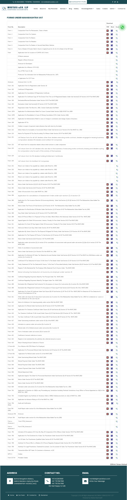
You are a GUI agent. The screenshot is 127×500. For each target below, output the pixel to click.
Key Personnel (52, 9)
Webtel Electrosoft (96, 498)
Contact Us (121, 9)
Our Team (21, 495)
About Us (43, 9)
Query (98, 9)
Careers (105, 9)
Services (63, 9)
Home (36, 9)
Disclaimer (44, 495)
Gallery (76, 9)
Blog (70, 9)
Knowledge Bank (87, 9)
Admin (112, 9)
